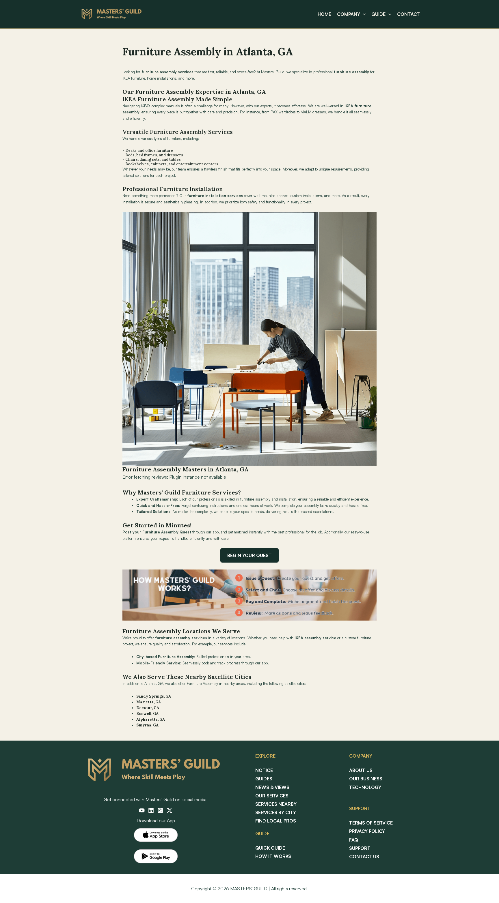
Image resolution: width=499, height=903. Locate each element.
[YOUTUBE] (142, 810)
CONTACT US (364, 856)
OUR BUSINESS (365, 779)
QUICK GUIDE (270, 848)
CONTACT (408, 14)
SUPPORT (359, 848)
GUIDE (378, 14)
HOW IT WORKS (273, 856)
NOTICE (264, 770)
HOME (324, 14)
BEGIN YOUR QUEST (249, 555)
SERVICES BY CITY (275, 812)
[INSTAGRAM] (160, 810)
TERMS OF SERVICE (371, 823)
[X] (169, 810)
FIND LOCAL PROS (275, 821)
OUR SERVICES (271, 796)
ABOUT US (361, 770)
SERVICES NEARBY (276, 804)
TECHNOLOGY (365, 787)
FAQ (353, 840)
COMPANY (348, 14)
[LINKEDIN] (151, 810)
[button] (363, 14)
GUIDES (263, 779)
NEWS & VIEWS (272, 787)
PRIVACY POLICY (367, 831)
